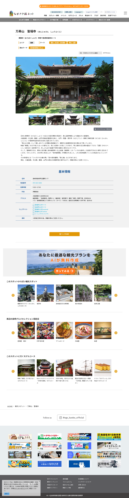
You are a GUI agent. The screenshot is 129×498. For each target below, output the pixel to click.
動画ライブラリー (52, 488)
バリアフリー (90, 20)
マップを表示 (65, 234)
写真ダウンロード (52, 485)
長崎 (31, 42)
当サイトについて (52, 479)
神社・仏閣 (72, 42)
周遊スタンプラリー (39, 20)
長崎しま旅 (68, 12)
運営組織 (65, 479)
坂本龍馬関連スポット (36, 48)
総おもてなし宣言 (68, 485)
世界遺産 (65, 20)
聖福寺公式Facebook (41, 209)
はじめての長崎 (24, 20)
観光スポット (20, 406)
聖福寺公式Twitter (41, 211)
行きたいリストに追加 (90, 53)
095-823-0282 (37, 183)
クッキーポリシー (21, 488)
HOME (9, 406)
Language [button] (78, 12)
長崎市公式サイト (40, 207)
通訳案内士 (81, 488)
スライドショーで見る (103, 129)
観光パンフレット (52, 482)
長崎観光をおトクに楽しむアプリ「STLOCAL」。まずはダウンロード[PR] (65, 6)
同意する (7, 493)
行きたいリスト (111, 12)
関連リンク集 (67, 488)
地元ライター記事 (104, 20)
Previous (20, 85)
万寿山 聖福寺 (33, 406)
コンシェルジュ (67, 482)
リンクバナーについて (84, 482)
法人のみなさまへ (56, 12)
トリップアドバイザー (42, 214)
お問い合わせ (82, 485)
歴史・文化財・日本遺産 (58, 42)
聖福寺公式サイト (40, 205)
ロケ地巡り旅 (54, 20)
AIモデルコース (77, 20)
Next (108, 85)
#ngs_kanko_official (73, 417)
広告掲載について (83, 479)
